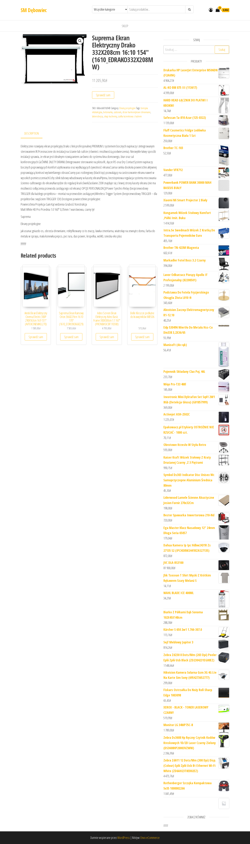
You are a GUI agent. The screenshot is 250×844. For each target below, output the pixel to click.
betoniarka (108, 112)
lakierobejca (97, 116)
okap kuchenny (110, 116)
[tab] (34, 133)
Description (31, 133)
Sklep (125, 26)
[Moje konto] (211, 9)
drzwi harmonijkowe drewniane (136, 112)
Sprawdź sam (103, 95)
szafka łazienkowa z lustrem (130, 116)
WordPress (123, 837)
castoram (117, 112)
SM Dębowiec (34, 10)
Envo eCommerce (150, 837)
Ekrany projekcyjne (127, 108)
